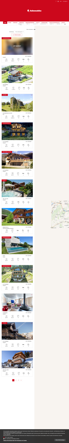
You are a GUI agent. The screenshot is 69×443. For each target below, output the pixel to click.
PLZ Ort (5, 23)
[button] (3, 74)
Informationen (44, 22)
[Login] (58, 1)
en (66, 1)
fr (63, 1)
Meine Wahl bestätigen (60, 440)
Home (5, 22)
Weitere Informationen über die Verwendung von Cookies (15, 440)
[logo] (34, 11)
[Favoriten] (56, 1)
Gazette (37, 22)
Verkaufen (15, 22)
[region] (51, 224)
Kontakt (63, 22)
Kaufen (9, 22)
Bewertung (21, 22)
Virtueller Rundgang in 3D (54, 22)
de (65, 1)
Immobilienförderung (30, 22)
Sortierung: (11, 31)
